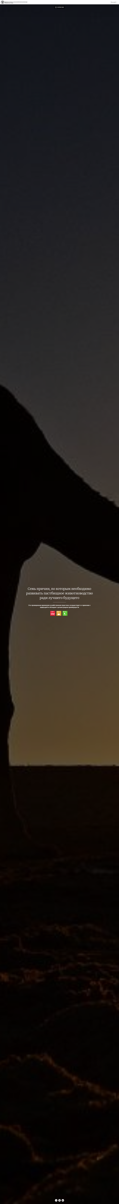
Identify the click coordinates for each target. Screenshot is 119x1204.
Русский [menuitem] (113, 2)
